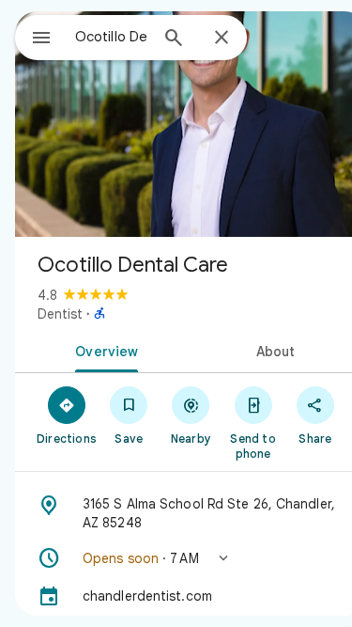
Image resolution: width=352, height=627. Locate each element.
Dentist (60, 314)
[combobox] (111, 36)
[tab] (103, 349)
